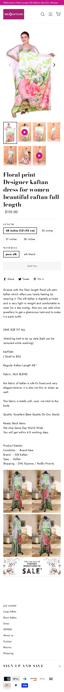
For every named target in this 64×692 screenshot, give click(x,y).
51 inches (11, 239)
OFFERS (7, 629)
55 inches (47, 230)
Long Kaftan (9, 611)
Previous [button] (10, 64)
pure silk (11, 254)
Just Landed (9, 605)
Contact (7, 641)
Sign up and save (23, 666)
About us (8, 635)
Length (8, 224)
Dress (6, 623)
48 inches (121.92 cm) (20, 230)
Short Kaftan (10, 617)
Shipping (8, 653)
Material (10, 248)
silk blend (29, 254)
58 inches (29, 239)
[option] (32, 73)
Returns (7, 647)
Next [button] (54, 64)
